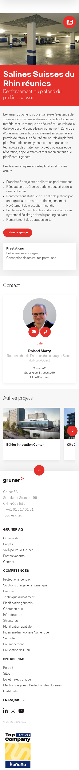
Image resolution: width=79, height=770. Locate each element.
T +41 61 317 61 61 (18, 509)
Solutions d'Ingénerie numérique (25, 585)
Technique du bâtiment (19, 597)
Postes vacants (14, 556)
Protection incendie (16, 579)
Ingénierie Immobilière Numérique (26, 632)
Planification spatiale (17, 626)
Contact (8, 562)
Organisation (12, 538)
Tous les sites (12, 515)
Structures (10, 620)
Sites (6, 673)
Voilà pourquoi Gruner (18, 550)
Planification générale (18, 603)
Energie (8, 591)
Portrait (8, 667)
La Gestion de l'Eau (16, 650)
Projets (8, 544)
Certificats (10, 691)
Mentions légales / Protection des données (32, 685)
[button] (39, 700)
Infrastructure (12, 615)
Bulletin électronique (17, 679)
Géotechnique (13, 609)
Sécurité (9, 638)
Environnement (13, 644)
